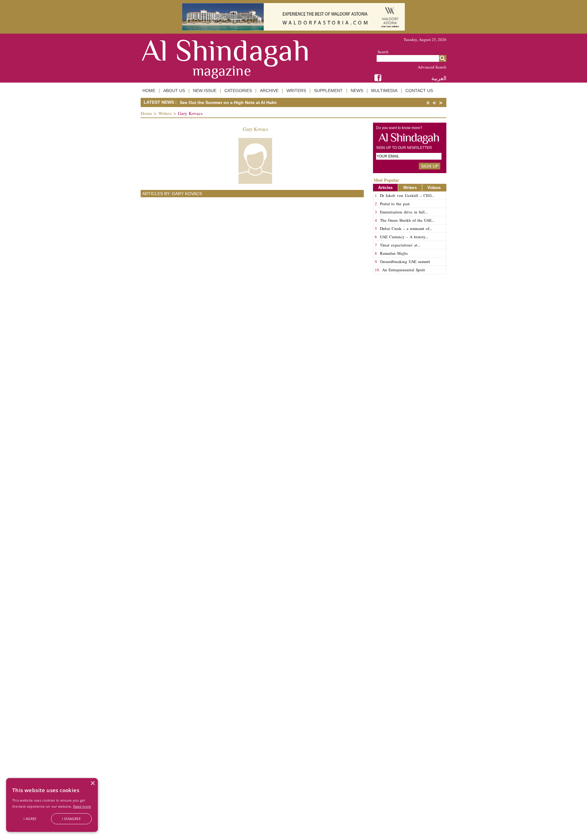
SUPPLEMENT (328, 90)
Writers (165, 113)
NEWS (357, 90)
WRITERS (296, 90)
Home (146, 113)
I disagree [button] (71, 818)
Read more (82, 806)
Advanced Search (432, 67)
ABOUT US (174, 90)
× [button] (92, 783)
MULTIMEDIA (384, 90)
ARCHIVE (269, 90)
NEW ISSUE (204, 90)
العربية (438, 78)
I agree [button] (30, 818)
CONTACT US (419, 90)
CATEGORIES (238, 90)
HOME (148, 90)
